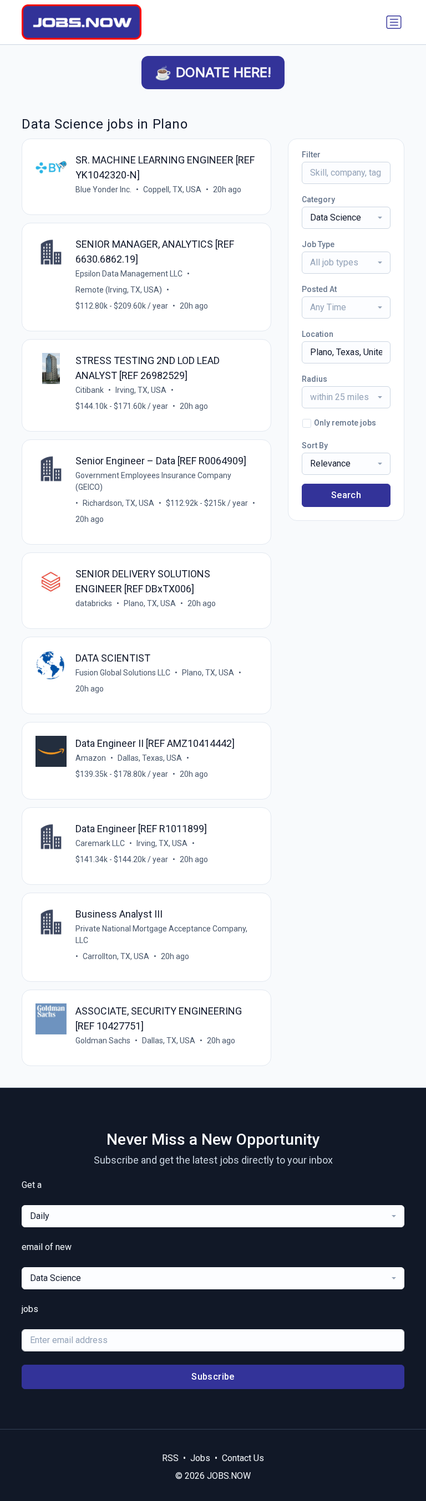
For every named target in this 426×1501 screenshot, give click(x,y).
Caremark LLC (100, 843)
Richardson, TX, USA (118, 503)
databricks (93, 603)
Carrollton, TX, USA (116, 956)
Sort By (315, 445)
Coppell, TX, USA (172, 189)
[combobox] (346, 218)
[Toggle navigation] (393, 22)
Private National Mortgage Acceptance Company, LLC (161, 934)
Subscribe (213, 1376)
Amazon (90, 758)
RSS (170, 1458)
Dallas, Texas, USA (150, 758)
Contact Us (243, 1458)
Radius (314, 379)
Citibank (89, 390)
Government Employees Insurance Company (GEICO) (153, 481)
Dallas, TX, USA (168, 1040)
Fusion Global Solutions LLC (122, 672)
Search (346, 495)
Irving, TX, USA (140, 390)
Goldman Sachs (102, 1040)
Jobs (200, 1458)
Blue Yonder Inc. (103, 189)
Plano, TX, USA (150, 603)
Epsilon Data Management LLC (128, 273)
